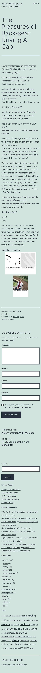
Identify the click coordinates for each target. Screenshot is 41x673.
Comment (5, 345)
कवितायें (5, 602)
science (18, 636)
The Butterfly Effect (9, 493)
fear (12, 624)
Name (4, 369)
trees (30, 644)
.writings (16, 317)
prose (22, 317)
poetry (5, 567)
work (31, 648)
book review (26, 620)
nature (8, 633)
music (3, 633)
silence (15, 640)
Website (4, 393)
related (5, 586)
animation (9, 616)
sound (22, 641)
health (33, 624)
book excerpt (15, 620)
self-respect (27, 637)
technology (14, 644)
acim (3, 616)
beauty (25, 615)
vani (5, 314)
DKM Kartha (6, 512)
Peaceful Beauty (7, 503)
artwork (4, 576)
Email (4, 381)
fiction (5, 564)
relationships (7, 636)
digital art (6, 580)
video (3, 596)
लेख (4, 606)
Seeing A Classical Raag (10, 490)
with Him (23, 648)
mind (34, 628)
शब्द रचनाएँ (4, 599)
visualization (14, 648)
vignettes (10, 319)
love (30, 629)
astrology (17, 616)
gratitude (25, 624)
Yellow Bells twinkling (10, 499)
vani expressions (12, 3)
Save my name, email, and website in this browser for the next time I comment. (19, 406)
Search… (5, 464)
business (35, 620)
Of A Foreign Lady (8, 496)
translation (24, 644)
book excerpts (7, 589)
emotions (5, 624)
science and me (9, 573)
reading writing (19, 633)
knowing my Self (17, 628)
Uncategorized (7, 593)
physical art (7, 583)
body (8, 620)
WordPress (22, 665)
